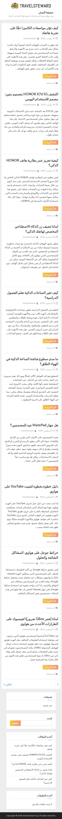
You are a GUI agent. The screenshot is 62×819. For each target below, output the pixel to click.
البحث (49, 718)
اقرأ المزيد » (49, 77)
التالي (8, 684)
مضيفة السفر (46, 12)
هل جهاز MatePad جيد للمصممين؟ (34, 425)
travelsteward (30, 38)
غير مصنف (50, 83)
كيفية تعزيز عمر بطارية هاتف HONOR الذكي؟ (32, 764)
